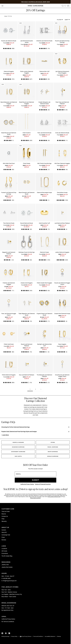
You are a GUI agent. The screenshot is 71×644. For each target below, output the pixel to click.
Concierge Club (6, 535)
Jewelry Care (5, 564)
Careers (4, 530)
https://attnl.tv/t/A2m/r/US (54, 494)
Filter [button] (58, 19)
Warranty (4, 521)
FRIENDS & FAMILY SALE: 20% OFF (35, 1)
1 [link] (29, 386)
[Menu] (2, 5)
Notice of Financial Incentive (42, 481)
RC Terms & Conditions (8, 621)
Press (3, 537)
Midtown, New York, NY (8, 605)
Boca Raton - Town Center (9, 596)
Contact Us (5, 516)
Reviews (4, 540)
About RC (4, 532)
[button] (62, 6)
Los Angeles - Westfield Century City (12, 594)
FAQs (3, 519)
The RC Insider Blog (7, 556)
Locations (4, 548)
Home (5, 16)
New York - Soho (6, 590)
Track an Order (6, 511)
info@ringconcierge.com (10, 580)
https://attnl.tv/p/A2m (35, 495)
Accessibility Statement (50, 636)
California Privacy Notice (27, 481)
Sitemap (59, 636)
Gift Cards (4, 551)
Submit (35, 477)
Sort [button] (66, 19)
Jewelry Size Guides (7, 567)
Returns (4, 514)
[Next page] (40, 387)
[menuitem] (35, 511)
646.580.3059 (6, 578)
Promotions (5, 553)
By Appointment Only (7, 610)
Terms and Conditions (38, 636)
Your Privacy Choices (26, 636)
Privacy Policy (14, 636)
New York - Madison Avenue (9, 592)
